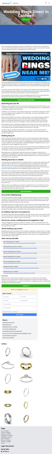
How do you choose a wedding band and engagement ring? (17, 333)
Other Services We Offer (8, 337)
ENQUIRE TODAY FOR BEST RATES (26, 100)
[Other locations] (46, 3)
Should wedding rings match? (10, 335)
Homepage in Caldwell (6, 437)
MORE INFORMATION (26, 191)
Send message (19, 314)
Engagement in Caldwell (7, 435)
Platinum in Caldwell (6, 440)
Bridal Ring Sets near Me (8, 322)
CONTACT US (26, 286)
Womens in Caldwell (6, 441)
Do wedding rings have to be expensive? (12, 331)
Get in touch (26, 19)
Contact (3, 443)
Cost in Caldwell (5, 431)
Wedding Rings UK (7, 324)
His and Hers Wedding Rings (9, 329)
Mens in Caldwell (5, 438)
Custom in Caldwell (5, 432)
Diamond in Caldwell (6, 434)
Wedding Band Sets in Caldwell (10, 327)
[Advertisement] (26, 34)
